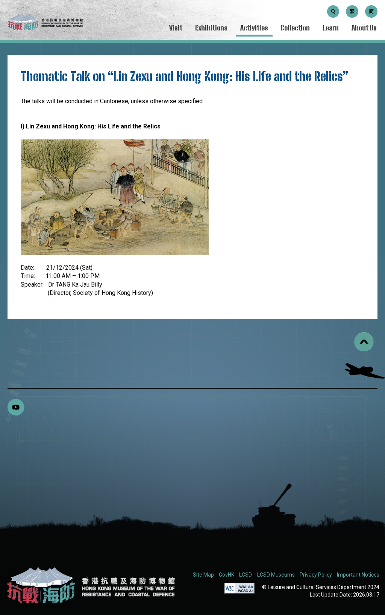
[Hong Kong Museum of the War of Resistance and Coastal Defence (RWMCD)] (90, 585)
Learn (331, 28)
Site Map (203, 575)
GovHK (226, 575)
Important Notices (358, 575)
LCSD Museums (276, 575)
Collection (295, 28)
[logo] (45, 23)
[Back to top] (364, 341)
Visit (175, 28)
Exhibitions (211, 28)
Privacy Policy (316, 575)
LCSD (245, 575)
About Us (364, 28)
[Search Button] (333, 11)
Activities (254, 28)
